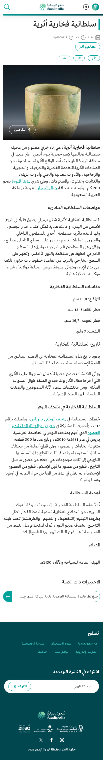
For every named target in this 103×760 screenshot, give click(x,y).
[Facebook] (51, 740)
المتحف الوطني (55, 419)
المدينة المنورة (21, 181)
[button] (7, 7)
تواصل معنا (61, 652)
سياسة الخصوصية (33, 644)
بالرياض (36, 419)
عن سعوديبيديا (87, 644)
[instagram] (62, 740)
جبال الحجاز (48, 188)
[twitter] (41, 740)
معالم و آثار (88, 47)
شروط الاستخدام (61, 644)
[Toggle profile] (95, 7)
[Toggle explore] (86, 7)
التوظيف (43, 652)
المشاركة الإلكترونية (86, 652)
